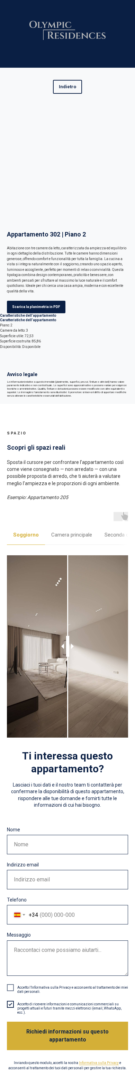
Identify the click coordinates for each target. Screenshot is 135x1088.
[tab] (26, 538)
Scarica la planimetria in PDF (36, 307)
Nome (13, 829)
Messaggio (19, 935)
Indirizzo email (23, 864)
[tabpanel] (67, 646)
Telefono (17, 900)
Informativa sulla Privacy (99, 1063)
